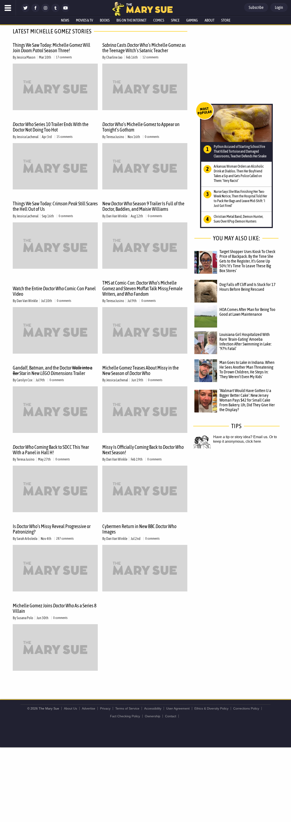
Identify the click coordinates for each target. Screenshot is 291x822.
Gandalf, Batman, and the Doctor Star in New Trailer (52, 370)
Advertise (88, 708)
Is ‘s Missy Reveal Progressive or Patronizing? (51, 529)
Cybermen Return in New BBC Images (139, 529)
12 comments (150, 57)
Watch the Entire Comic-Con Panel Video (54, 291)
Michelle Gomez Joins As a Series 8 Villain (54, 608)
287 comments (65, 538)
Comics (158, 20)
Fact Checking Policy (125, 716)
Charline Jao (114, 57)
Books (105, 20)
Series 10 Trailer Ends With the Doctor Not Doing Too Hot (50, 127)
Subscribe (256, 7)
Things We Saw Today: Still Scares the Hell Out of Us (55, 206)
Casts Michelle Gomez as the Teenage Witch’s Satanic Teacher (144, 47)
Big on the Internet (131, 20)
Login (279, 7)
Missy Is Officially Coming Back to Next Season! (143, 449)
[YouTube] (65, 11)
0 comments (152, 136)
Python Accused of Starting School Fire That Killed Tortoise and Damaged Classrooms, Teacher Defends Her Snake (240, 151)
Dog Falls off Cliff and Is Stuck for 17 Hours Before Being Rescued (247, 287)
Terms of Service (127, 708)
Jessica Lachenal (27, 137)
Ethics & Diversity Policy (211, 708)
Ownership (152, 716)
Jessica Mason (26, 57)
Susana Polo (25, 618)
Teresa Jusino (115, 137)
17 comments (64, 57)
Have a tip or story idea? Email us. (240, 437)
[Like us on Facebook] (35, 11)
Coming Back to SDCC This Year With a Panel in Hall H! (51, 449)
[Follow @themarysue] (25, 11)
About (209, 20)
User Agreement (178, 708)
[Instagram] (45, 11)
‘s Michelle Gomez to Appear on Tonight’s (141, 127)
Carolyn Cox (24, 380)
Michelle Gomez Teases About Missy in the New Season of (140, 370)
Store (225, 20)
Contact (170, 716)
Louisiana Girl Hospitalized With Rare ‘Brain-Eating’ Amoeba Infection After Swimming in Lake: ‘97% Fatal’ (245, 341)
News (65, 20)
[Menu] (8, 8)
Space (175, 20)
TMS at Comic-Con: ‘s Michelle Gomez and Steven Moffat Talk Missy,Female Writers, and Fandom (142, 288)
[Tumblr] (55, 11)
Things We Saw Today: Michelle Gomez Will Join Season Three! (51, 47)
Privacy (105, 708)
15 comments (65, 136)
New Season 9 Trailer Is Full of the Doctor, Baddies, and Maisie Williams (143, 206)
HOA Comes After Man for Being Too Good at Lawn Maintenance (247, 312)
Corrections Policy (246, 708)
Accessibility (152, 708)
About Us (70, 708)
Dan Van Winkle (116, 216)
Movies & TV (84, 20)
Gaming (192, 20)
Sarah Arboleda (27, 538)
